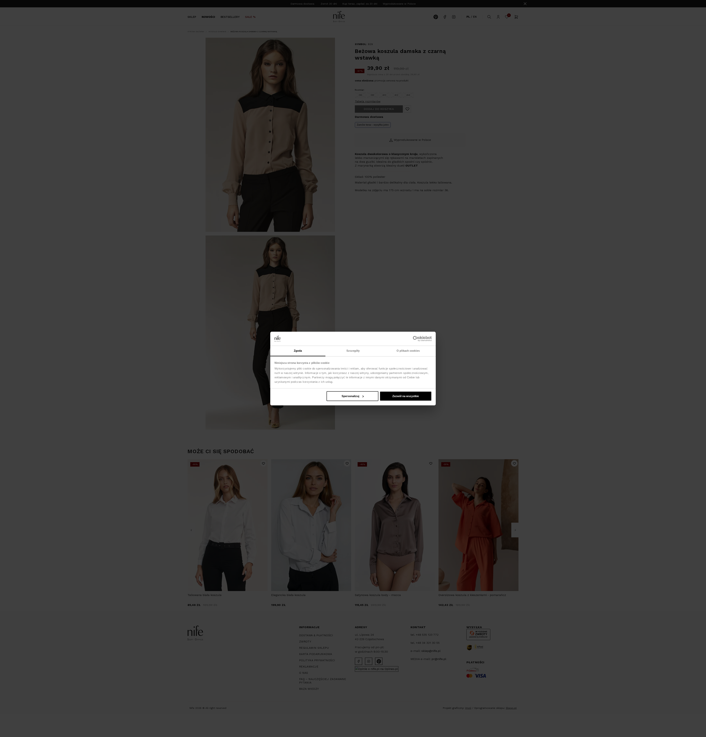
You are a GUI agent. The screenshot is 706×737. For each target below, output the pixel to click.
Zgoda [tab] (298, 350)
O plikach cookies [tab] (408, 350)
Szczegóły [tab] (353, 350)
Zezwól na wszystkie (405, 396)
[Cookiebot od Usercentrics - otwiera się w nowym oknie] (416, 338)
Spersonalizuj (350, 396)
